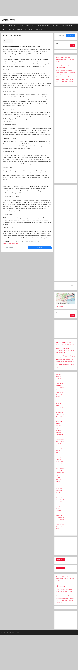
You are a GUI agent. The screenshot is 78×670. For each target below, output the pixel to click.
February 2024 (59, 434)
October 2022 (59, 470)
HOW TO (4, 29)
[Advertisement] (9, 7)
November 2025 (60, 387)
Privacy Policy (39, 29)
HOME (3, 25)
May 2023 (58, 454)
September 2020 (60, 524)
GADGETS (11, 29)
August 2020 (59, 526)
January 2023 (59, 463)
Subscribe (39, 247)
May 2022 (58, 481)
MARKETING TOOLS (12, 25)
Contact (31, 29)
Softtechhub (8, 19)
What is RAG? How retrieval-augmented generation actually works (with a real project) (65, 65)
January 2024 (59, 436)
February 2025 (59, 407)
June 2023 (58, 452)
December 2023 (59, 439)
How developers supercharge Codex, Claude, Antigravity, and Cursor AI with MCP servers (65, 81)
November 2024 (60, 414)
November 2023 (60, 441)
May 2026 (58, 376)
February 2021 (59, 513)
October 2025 (59, 389)
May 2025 (58, 401)
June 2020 (58, 530)
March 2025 (58, 405)
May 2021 (58, 506)
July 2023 (58, 450)
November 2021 (59, 495)
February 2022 (59, 488)
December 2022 (59, 466)
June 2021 (58, 504)
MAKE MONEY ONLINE (67, 25)
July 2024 (58, 423)
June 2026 (58, 374)
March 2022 (58, 486)
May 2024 (58, 428)
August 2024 (59, 421)
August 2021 (59, 501)
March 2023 (58, 459)
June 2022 (58, 479)
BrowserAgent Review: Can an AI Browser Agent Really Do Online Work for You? (65, 59)
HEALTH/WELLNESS (21, 29)
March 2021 (58, 510)
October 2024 (59, 416)
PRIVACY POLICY (60, 559)
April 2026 (58, 378)
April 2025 (58, 403)
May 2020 (58, 533)
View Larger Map (59, 306)
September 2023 (60, 445)
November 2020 (60, 519)
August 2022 (59, 474)
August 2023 (59, 448)
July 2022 (58, 477)
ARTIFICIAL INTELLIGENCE (26, 25)
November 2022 (60, 468)
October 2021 (59, 497)
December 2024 (59, 412)
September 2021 (60, 499)
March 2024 (58, 432)
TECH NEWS (55, 25)
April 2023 (58, 457)
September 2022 (60, 472)
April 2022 (58, 483)
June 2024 (58, 425)
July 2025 (58, 396)
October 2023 (59, 443)
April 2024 (58, 430)
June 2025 (58, 398)
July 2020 (58, 528)
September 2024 (60, 419)
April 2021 (58, 508)
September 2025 (60, 392)
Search (57, 43)
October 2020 (59, 522)
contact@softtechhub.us (11, 243)
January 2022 (59, 490)
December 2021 (59, 492)
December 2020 (60, 517)
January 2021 (59, 515)
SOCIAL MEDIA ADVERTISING (42, 25)
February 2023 (59, 461)
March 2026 (58, 381)
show (11, 40)
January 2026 (59, 385)
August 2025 (59, 394)
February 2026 (59, 383)
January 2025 (59, 410)
